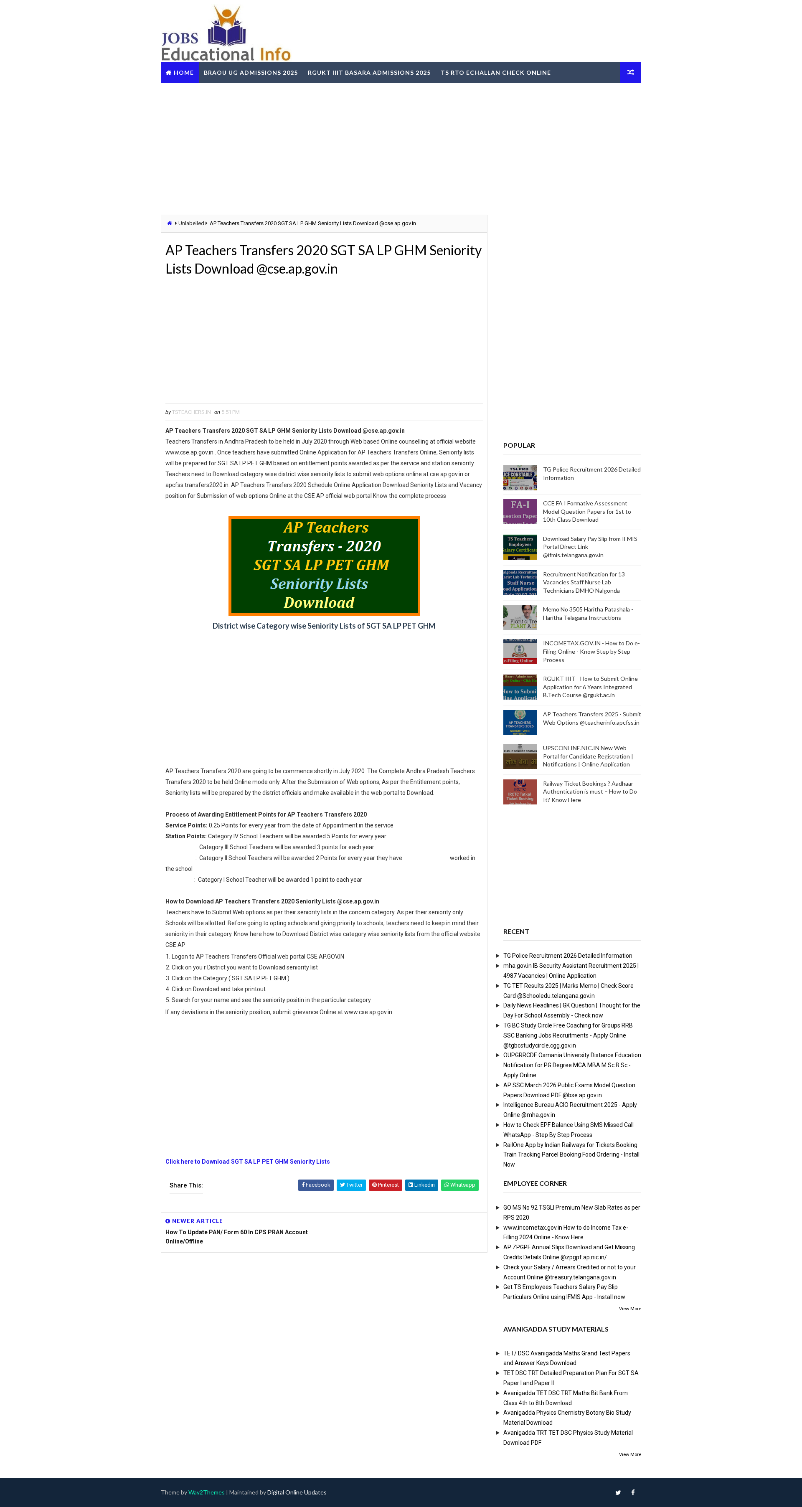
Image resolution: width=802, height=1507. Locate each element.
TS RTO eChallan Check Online (496, 72)
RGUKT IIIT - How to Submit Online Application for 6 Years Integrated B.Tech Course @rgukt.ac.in (590, 686)
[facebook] (633, 1492)
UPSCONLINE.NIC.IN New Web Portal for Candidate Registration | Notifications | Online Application (588, 756)
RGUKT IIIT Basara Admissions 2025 (369, 72)
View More (630, 1309)
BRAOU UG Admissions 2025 (251, 72)
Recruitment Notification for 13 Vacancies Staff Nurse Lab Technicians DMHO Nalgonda (584, 582)
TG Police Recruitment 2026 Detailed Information (567, 955)
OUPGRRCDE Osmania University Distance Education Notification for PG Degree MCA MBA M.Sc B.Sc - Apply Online (572, 1065)
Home (184, 72)
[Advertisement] (401, 147)
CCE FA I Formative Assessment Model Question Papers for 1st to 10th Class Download (587, 511)
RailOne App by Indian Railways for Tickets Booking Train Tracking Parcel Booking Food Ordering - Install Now (571, 1155)
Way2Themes (206, 1492)
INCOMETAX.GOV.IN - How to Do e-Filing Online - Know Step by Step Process (591, 651)
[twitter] (618, 1492)
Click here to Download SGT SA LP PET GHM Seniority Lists (248, 1161)
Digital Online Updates (297, 1492)
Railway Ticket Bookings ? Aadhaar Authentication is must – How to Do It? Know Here (590, 791)
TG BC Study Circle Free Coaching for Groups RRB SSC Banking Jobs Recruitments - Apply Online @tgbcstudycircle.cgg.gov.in (568, 1035)
